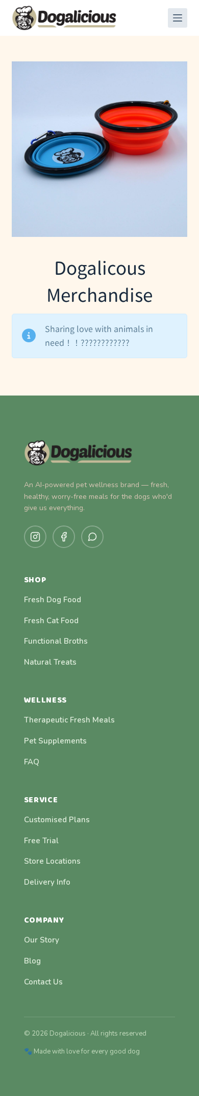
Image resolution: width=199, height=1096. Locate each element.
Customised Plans (57, 820)
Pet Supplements (55, 741)
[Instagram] (35, 536)
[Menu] (177, 18)
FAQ (31, 762)
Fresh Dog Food (52, 600)
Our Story (41, 940)
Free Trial (41, 841)
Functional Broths (56, 641)
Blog (32, 961)
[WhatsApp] (92, 536)
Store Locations (52, 861)
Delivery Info (47, 882)
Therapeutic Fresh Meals (69, 720)
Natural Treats (50, 662)
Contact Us (43, 982)
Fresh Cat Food (51, 621)
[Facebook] (64, 536)
